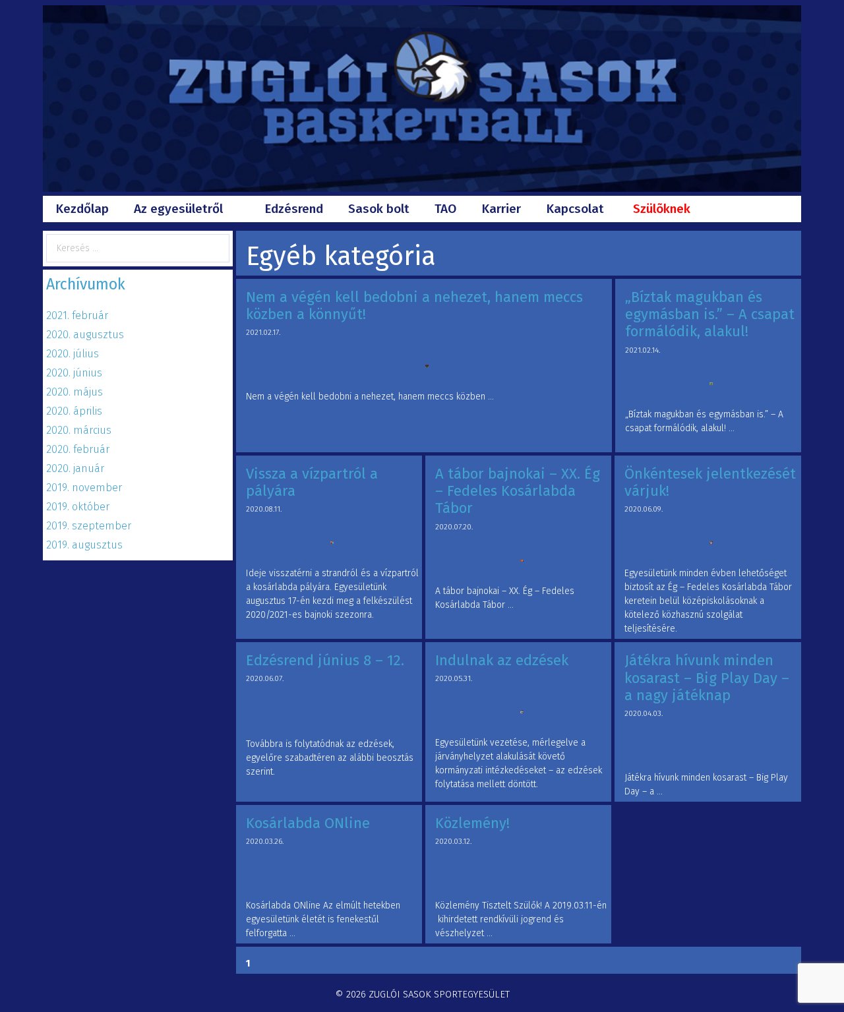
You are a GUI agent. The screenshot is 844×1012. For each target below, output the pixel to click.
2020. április (74, 411)
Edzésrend (293, 208)
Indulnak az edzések (501, 660)
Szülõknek (661, 208)
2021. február (77, 315)
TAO (445, 208)
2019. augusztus (84, 545)
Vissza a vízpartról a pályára (312, 482)
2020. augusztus (85, 334)
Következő (313, 963)
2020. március (78, 430)
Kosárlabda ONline (308, 823)
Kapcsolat (575, 208)
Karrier (501, 208)
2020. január (75, 468)
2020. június (74, 373)
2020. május (74, 392)
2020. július (72, 353)
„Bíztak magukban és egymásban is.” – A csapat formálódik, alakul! (710, 314)
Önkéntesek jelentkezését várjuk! (710, 482)
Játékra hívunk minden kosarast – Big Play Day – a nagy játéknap (706, 677)
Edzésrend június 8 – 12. (325, 660)
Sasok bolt (378, 208)
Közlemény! (472, 823)
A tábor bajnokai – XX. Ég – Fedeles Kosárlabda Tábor (517, 491)
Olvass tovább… (528, 396)
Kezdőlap (82, 208)
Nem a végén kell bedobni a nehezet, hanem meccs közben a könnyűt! (414, 305)
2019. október (77, 506)
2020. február (77, 449)
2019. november (84, 487)
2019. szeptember (88, 526)
